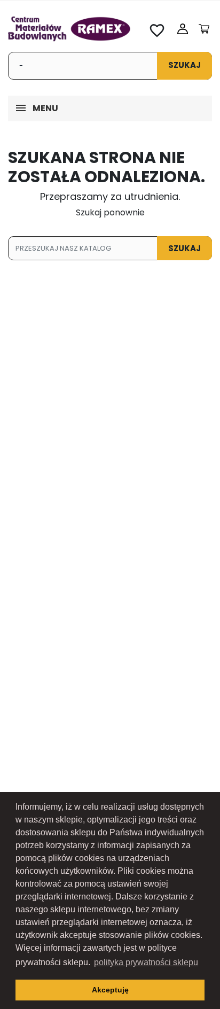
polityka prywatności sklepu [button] (146, 962)
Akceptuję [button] (110, 989)
